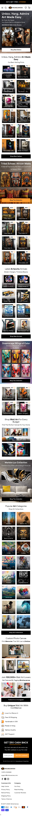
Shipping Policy (6, 796)
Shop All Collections (16, 632)
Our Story (17, 786)
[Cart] (29, 8)
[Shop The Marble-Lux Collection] (16, 481)
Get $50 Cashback (21, 755)
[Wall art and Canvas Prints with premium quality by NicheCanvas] (16, 7)
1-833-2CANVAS (6, 772)
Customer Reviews (20, 793)
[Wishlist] (25, 8)
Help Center (5, 786)
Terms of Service (19, 761)
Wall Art (20, 677)
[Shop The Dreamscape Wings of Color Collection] (16, 362)
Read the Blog (18, 789)
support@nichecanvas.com (9, 775)
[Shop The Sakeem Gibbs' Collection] (16, 182)
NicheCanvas (14, 804)
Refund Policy (5, 793)
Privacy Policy (26, 761)
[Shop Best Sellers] (16, 32)
